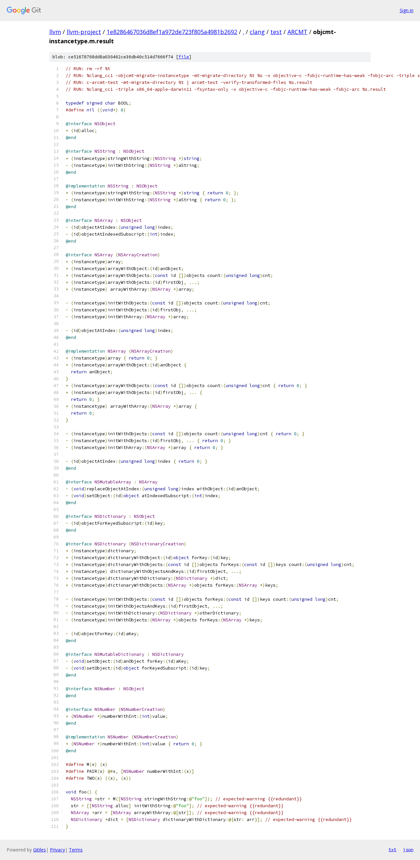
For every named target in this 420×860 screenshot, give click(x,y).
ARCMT (297, 32)
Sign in (406, 10)
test (276, 32)
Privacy (57, 850)
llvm (55, 32)
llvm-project (84, 32)
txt (392, 849)
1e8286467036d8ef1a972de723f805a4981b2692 (172, 32)
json (408, 849)
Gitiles (39, 850)
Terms (76, 850)
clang (257, 32)
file (183, 57)
